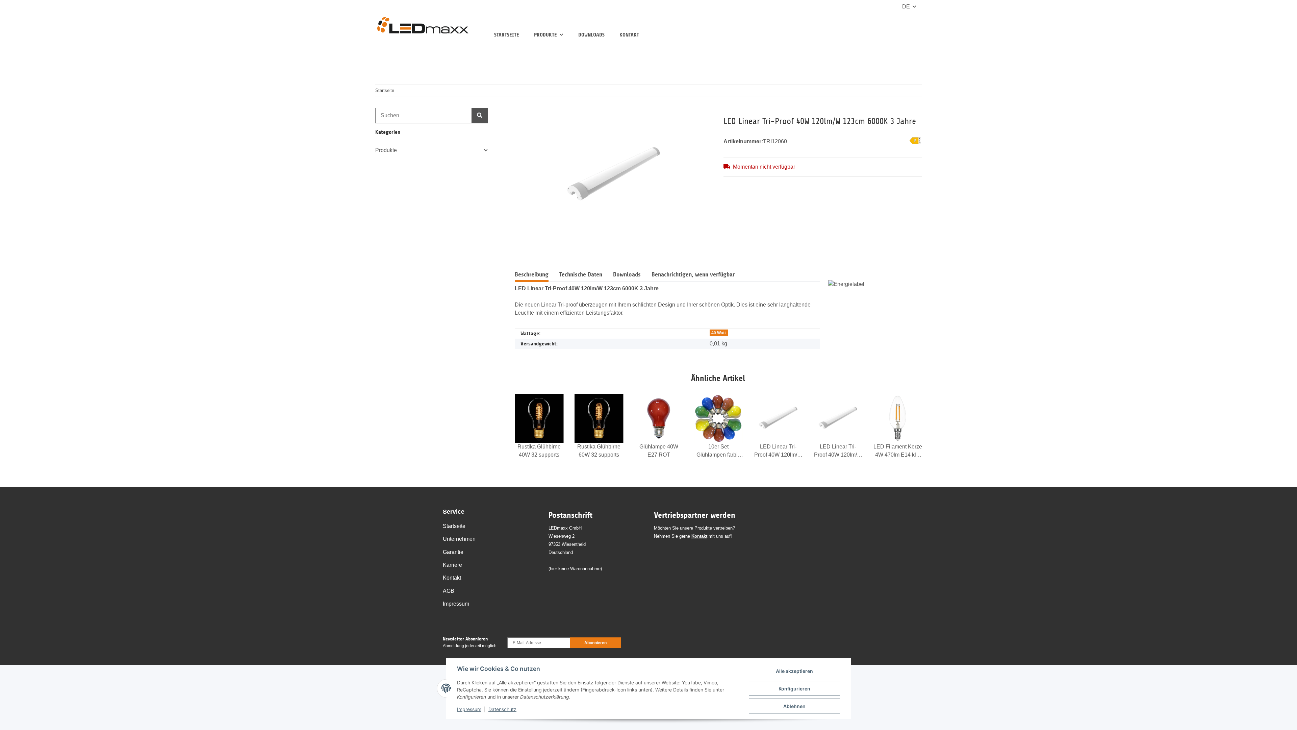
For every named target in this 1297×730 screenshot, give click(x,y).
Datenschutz (502, 709)
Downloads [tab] (627, 274)
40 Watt (718, 333)
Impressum (469, 709)
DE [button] (906, 6)
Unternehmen (459, 539)
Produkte (386, 150)
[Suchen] (480, 115)
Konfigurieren (794, 688)
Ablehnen (794, 706)
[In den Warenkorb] (520, 112)
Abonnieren (595, 642)
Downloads (591, 34)
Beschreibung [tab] (532, 274)
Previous (526, 427)
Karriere (452, 565)
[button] (431, 150)
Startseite (506, 34)
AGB (448, 591)
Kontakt (629, 34)
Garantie (453, 552)
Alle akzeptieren (794, 671)
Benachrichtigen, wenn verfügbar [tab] (693, 274)
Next (910, 427)
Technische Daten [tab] (580, 274)
